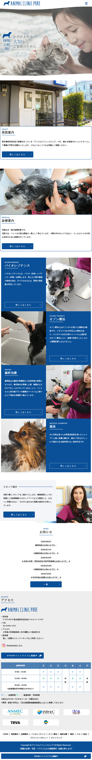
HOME (5, 734)
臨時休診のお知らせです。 (46, 545)
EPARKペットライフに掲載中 (46, 756)
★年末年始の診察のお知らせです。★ (46, 577)
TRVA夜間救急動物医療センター (33, 702)
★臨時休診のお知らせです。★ (46, 553)
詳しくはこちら (17, 154)
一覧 (46, 584)
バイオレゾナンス (38, 734)
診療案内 (24, 734)
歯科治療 (63, 734)
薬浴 (72, 734)
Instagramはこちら (14, 645)
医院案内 (14, 734)
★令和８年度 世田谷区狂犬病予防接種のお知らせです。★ (46, 561)
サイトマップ (56, 738)
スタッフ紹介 (82, 734)
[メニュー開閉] (86, 3)
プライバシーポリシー (39, 738)
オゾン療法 (52, 734)
